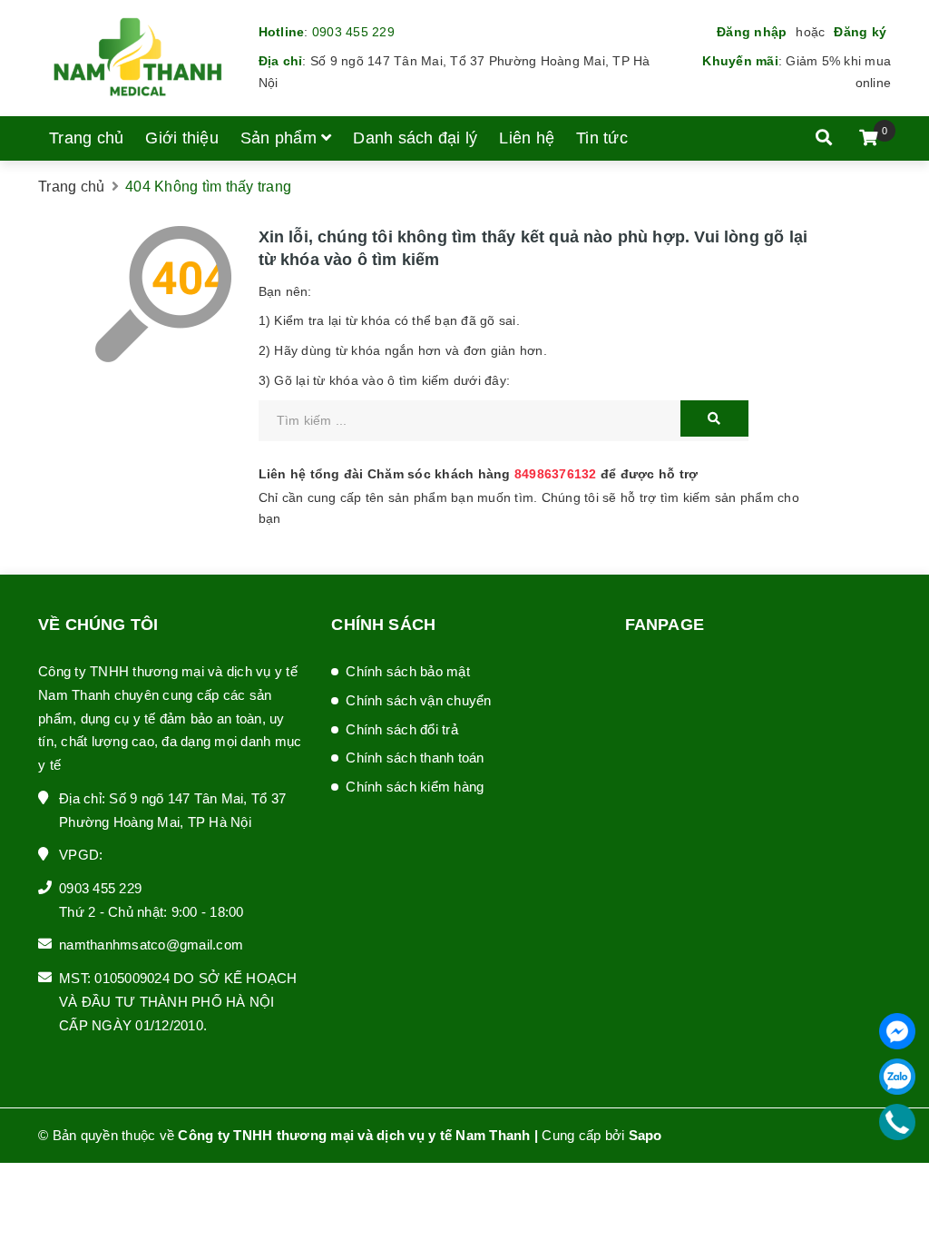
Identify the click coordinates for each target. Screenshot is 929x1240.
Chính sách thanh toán (415, 757)
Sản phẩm (280, 138)
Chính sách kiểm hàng (415, 786)
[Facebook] (897, 1031)
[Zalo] (897, 1076)
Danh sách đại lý (415, 138)
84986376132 (555, 474)
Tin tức (602, 138)
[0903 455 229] (897, 1122)
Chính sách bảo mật (408, 671)
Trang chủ (86, 138)
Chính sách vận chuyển (418, 700)
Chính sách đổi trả (402, 729)
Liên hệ (526, 138)
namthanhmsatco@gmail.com (151, 944)
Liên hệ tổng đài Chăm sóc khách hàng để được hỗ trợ (479, 474)
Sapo (645, 1135)
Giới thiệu (182, 138)
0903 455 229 (353, 32)
